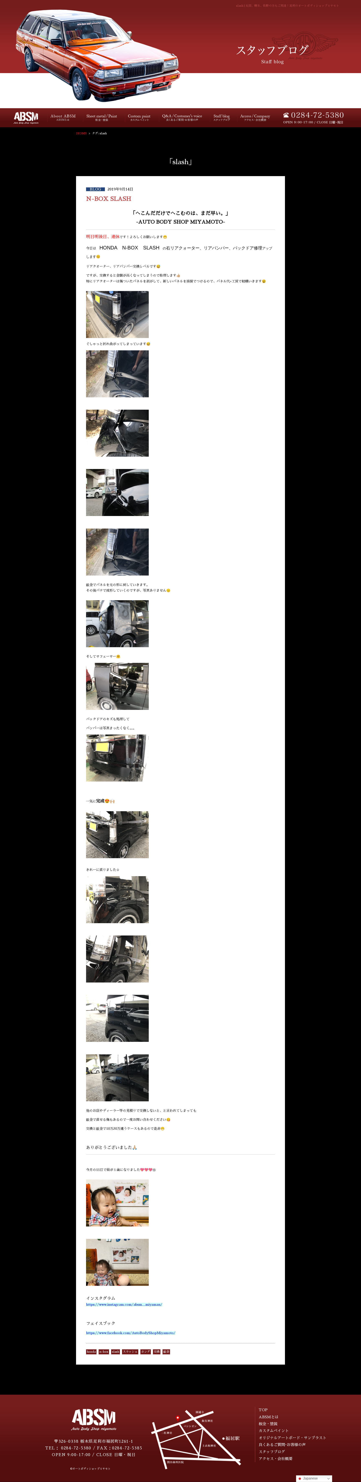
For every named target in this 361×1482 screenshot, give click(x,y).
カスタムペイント (140, 117)
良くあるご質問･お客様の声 (182, 117)
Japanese (310, 1478)
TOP (263, 1410)
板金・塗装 (102, 117)
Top (23, 117)
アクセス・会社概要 (255, 117)
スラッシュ (130, 1351)
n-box (103, 1351)
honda (91, 1351)
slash (115, 1351)
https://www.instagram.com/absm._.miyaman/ (124, 1304)
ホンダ (145, 1351)
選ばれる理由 (63, 117)
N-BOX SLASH (108, 199)
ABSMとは (268, 1417)
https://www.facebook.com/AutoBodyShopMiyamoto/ (130, 1333)
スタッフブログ (221, 117)
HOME (81, 133)
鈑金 (166, 1351)
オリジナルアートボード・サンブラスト (292, 1438)
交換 (157, 1351)
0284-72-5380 (76, 1448)
